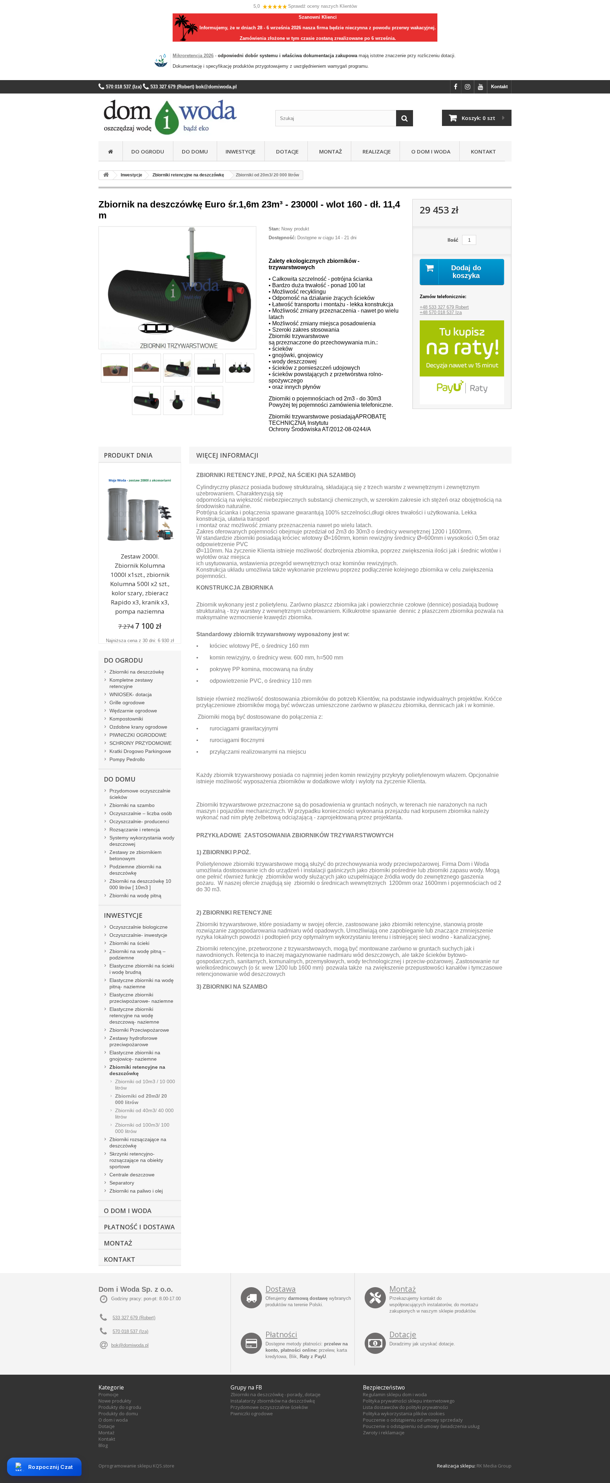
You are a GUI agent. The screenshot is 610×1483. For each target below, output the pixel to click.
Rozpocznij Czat (50, 1467)
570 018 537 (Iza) (130, 1331)
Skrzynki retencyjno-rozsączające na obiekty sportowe (136, 1160)
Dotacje (286, 151)
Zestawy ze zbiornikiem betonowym (135, 855)
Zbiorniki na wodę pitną (135, 895)
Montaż (329, 151)
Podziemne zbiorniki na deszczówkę (135, 870)
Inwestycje (241, 151)
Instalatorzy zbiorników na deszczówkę (273, 1401)
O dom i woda (113, 1420)
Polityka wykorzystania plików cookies (404, 1413)
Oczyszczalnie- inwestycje (138, 935)
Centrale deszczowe (132, 1174)
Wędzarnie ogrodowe (133, 710)
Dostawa (280, 1289)
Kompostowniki (126, 719)
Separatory (121, 1183)
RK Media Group (494, 1466)
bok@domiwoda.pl (130, 1345)
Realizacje (375, 151)
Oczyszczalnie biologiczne (138, 927)
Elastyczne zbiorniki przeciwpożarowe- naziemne (141, 998)
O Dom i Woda (429, 151)
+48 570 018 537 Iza (441, 312)
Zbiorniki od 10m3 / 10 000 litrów (145, 1085)
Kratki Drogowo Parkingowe (140, 751)
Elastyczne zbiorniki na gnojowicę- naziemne (134, 1056)
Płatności (281, 1334)
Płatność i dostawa (139, 1227)
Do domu (195, 151)
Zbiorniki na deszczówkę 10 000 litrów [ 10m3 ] (140, 884)
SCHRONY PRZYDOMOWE (140, 743)
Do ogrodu (147, 151)
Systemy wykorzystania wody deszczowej (141, 841)
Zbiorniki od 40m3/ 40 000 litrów (144, 1114)
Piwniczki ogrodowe (252, 1413)
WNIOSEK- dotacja (130, 694)
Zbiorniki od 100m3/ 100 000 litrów (142, 1128)
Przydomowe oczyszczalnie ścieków (140, 794)
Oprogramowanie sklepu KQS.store (136, 1466)
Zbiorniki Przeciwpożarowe (139, 1030)
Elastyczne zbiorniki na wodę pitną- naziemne (141, 983)
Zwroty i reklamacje (384, 1432)
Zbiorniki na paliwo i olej (136, 1191)
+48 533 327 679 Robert (444, 307)
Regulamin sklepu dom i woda (395, 1394)
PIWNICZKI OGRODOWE (138, 735)
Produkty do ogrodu (119, 1407)
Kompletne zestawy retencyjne (131, 683)
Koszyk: (478, 117)
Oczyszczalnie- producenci (139, 821)
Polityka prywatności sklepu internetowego (409, 1401)
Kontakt (499, 86)
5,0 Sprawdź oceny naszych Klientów (305, 6)
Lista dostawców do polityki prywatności (405, 1407)
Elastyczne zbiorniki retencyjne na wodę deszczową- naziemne (134, 1015)
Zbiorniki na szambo (132, 805)
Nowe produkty (114, 1401)
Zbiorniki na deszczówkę (136, 672)
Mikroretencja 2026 (193, 55)
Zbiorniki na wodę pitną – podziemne (137, 954)
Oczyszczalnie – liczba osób (140, 813)
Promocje (108, 1394)
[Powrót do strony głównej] (106, 175)
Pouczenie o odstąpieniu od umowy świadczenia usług (421, 1426)
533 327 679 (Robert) (134, 1317)
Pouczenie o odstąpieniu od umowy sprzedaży (413, 1420)
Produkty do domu (118, 1413)
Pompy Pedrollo (127, 759)
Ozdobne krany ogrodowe (138, 727)
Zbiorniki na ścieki (129, 943)
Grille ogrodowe (127, 702)
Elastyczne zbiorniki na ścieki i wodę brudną (141, 969)
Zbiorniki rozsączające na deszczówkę (137, 1143)
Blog (103, 1445)
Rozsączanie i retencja (134, 829)
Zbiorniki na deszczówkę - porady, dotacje (276, 1394)
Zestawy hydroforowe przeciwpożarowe (133, 1041)
